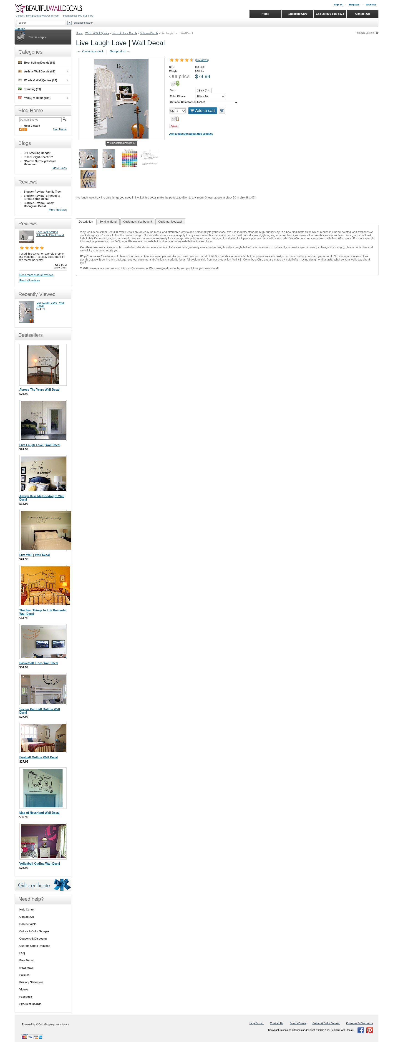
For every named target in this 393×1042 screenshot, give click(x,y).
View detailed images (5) (122, 142)
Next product (120, 51)
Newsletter (26, 967)
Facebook (25, 996)
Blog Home (60, 129)
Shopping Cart (297, 13)
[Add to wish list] (222, 110)
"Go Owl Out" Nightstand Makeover (39, 163)
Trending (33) (32, 89)
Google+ (20, 28)
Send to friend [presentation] (108, 221)
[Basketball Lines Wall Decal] (43, 656)
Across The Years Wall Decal (39, 389)
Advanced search (83, 22)
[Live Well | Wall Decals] (47, 548)
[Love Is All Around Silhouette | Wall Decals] (26, 242)
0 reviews (202, 60)
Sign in (338, 4)
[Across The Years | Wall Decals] (43, 383)
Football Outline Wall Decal (38, 757)
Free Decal (26, 960)
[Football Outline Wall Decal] (43, 751)
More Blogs (60, 168)
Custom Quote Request (34, 946)
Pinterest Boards (30, 1004)
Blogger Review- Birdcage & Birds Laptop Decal (42, 197)
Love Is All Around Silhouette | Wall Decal (50, 234)
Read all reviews (29, 280)
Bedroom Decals (149, 33)
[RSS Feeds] (23, 129)
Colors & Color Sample (34, 931)
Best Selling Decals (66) (39, 62)
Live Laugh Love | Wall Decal (39, 445)
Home (79, 33)
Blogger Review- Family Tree (42, 191)
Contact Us (26, 916)
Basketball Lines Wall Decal (38, 663)
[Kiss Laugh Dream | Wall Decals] (45, 604)
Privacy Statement (31, 982)
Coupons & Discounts (33, 938)
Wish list (371, 4)
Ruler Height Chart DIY (38, 157)
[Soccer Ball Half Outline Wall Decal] (43, 703)
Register (354, 4)
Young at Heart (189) (37, 98)
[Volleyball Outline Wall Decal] (43, 857)
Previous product (90, 51)
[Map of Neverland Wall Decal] (43, 806)
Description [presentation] (86, 221)
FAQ (22, 953)
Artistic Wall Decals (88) (39, 71)
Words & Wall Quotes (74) (40, 80)
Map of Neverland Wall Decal (39, 812)
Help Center (27, 909)
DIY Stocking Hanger (37, 153)
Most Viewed (32, 125)
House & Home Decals (124, 33)
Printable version (364, 32)
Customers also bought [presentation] (137, 221)
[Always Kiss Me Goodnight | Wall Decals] (43, 489)
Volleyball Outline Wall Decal (39, 863)
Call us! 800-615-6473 (330, 13)
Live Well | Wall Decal (34, 555)
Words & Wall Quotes (97, 33)
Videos (23, 989)
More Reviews (58, 209)
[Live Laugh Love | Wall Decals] (26, 322)
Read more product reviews (36, 275)
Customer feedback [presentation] (170, 221)
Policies (24, 975)
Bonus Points (28, 924)
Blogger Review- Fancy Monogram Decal (39, 204)
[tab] (86, 221)
